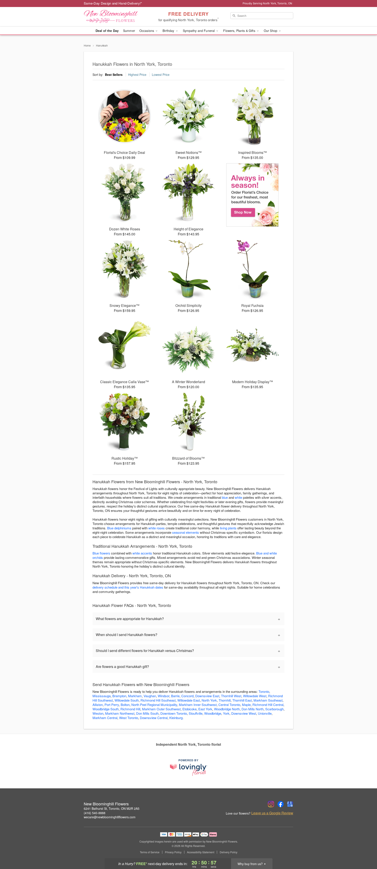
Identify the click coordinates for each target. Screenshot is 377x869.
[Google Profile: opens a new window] (290, 804)
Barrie (175, 695)
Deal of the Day (107, 30)
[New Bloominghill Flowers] (115, 17)
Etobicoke (189, 709)
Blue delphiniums (119, 528)
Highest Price (137, 74)
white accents (142, 553)
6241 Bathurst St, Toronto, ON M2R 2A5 (111, 808)
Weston (98, 713)
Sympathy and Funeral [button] (199, 30)
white (238, 497)
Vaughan (150, 695)
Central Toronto (229, 704)
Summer (129, 30)
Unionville (265, 713)
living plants (228, 528)
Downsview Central (154, 717)
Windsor (163, 695)
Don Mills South (147, 713)
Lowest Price (161, 74)
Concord (187, 695)
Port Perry (112, 704)
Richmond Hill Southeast (158, 700)
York (226, 713)
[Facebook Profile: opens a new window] (281, 804)
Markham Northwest (119, 713)
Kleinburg (176, 717)
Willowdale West (254, 695)
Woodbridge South (106, 709)
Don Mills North (253, 709)
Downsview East (207, 695)
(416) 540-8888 (94, 813)
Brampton (119, 695)
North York (209, 700)
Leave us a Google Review (272, 813)
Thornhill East (242, 700)
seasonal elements (185, 532)
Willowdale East (188, 700)
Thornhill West (231, 695)
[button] (365, 850)
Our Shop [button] (271, 30)
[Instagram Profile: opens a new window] (271, 804)
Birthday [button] (169, 30)
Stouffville (195, 713)
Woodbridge (212, 713)
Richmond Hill (130, 709)
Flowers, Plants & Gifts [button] (239, 30)
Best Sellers (114, 74)
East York (205, 709)
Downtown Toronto (173, 713)
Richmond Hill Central (267, 704)
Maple (246, 704)
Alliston (98, 704)
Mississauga (102, 695)
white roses (156, 528)
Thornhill (225, 700)
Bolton (125, 704)
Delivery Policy (228, 852)
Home (87, 45)
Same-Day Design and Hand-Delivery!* (113, 3)
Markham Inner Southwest (198, 704)
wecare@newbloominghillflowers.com (109, 817)
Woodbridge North (227, 709)
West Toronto (128, 717)
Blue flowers (101, 553)
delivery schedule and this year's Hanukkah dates (128, 587)
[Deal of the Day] (252, 195)
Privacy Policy (173, 852)
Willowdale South (127, 700)
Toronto (264, 691)
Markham (135, 695)
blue (225, 497)
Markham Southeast (268, 700)
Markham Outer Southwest (161, 709)
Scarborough (274, 709)
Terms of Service (149, 852)
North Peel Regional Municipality (154, 704)
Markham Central (105, 717)
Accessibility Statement (200, 852)
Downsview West (243, 713)
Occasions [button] (147, 30)
